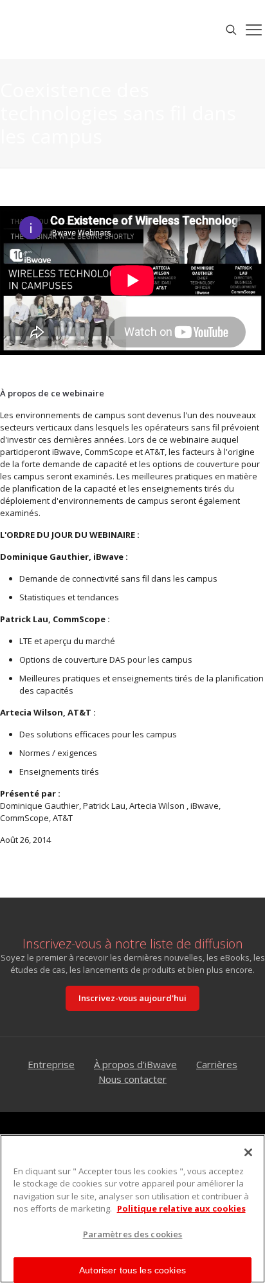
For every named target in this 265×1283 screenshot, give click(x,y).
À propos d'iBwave (135, 1064)
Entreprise (51, 1064)
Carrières (216, 1064)
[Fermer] (248, 1152)
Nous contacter (132, 1079)
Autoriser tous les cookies (132, 1270)
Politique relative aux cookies (181, 1208)
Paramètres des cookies (133, 1234)
